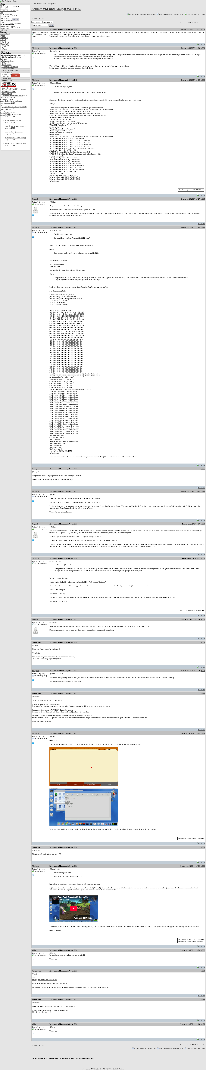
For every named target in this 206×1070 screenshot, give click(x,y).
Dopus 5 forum (7, 72)
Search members (5, 115)
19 (190, 22)
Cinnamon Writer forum (10, 67)
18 (188, 22)
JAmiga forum (7, 80)
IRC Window (4, 16)
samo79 (35, 29)
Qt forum (5, 86)
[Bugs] (12, 26)
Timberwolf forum (8, 90)
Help (1, 105)
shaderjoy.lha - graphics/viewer (15, 143)
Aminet (2, 36)
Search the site (5, 113)
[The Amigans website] (8, 1)
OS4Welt (3, 30)
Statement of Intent (6, 99)
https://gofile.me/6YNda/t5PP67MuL (44, 980)
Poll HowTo (4, 107)
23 (199, 22)
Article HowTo (5, 109)
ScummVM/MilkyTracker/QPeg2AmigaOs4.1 (65, 681)
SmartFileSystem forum (10, 88)
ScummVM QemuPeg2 (57, 593)
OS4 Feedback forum (9, 55)
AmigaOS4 (52, 4)
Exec (2, 47)
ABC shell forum (8, 63)
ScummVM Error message (58, 601)
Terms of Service (5, 101)
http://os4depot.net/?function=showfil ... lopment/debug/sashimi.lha (78, 536)
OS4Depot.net (5, 26)
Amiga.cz (3, 49)
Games (44, 4)
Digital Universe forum (10, 70)
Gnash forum (6, 76)
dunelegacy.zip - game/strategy (15, 138)
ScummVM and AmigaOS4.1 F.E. (56, 9)
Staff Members (5, 103)
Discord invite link (6, 20)
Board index (35, 4)
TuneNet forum (7, 94)
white (34, 950)
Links (2, 22)
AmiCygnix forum (8, 61)
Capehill (35, 199)
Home (2, 3)
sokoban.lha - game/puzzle (14, 132)
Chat (1, 13)
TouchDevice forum (9, 92)
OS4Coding (4, 43)
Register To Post (38, 18)
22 (197, 22)
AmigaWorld (4, 45)
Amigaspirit (4, 38)
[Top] (201, 44)
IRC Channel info (6, 15)
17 (185, 22)
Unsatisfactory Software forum (12, 96)
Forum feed (4, 9)
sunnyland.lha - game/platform (15, 126)
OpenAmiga (4, 28)
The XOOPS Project (116, 1069)
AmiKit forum (6, 65)
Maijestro (35, 48)
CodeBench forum (8, 69)
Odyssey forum (7, 82)
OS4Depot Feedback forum (11, 57)
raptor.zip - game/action (13, 120)
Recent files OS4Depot (8, 11)
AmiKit (3, 40)
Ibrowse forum (7, 78)
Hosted (2, 51)
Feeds (2, 5)
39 (203, 22)
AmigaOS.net (5, 34)
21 (195, 22)
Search (2, 111)
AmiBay (3, 42)
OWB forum (6, 84)
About (2, 97)
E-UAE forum (7, 74)
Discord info (4, 18)
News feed (4, 7)
